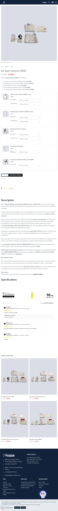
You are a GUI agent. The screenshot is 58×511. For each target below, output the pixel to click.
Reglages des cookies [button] (7, 507)
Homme (6, 66)
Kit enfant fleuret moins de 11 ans (10, 439)
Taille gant (13, 134)
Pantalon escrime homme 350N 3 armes (21, 111)
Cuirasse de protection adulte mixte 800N (21, 159)
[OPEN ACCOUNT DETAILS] (56, 2)
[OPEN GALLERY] (29, 33)
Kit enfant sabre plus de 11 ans (37, 396)
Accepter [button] (17, 507)
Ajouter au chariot (15, 175)
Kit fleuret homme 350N (7, 396)
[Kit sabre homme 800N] (43, 419)
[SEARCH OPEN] (49, 2)
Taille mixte (13, 116)
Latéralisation (13, 103)
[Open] (4, 2)
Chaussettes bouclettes (16, 146)
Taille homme (13, 99)
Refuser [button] (23, 507)
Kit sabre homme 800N (35, 439)
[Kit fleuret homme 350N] (15, 376)
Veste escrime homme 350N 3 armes (20, 94)
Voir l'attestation (8, 296)
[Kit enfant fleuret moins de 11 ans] (15, 419)
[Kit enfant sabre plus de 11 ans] (43, 376)
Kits (2, 66)
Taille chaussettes (13, 151)
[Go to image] (5, 62)
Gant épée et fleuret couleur (18, 129)
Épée (11, 66)
